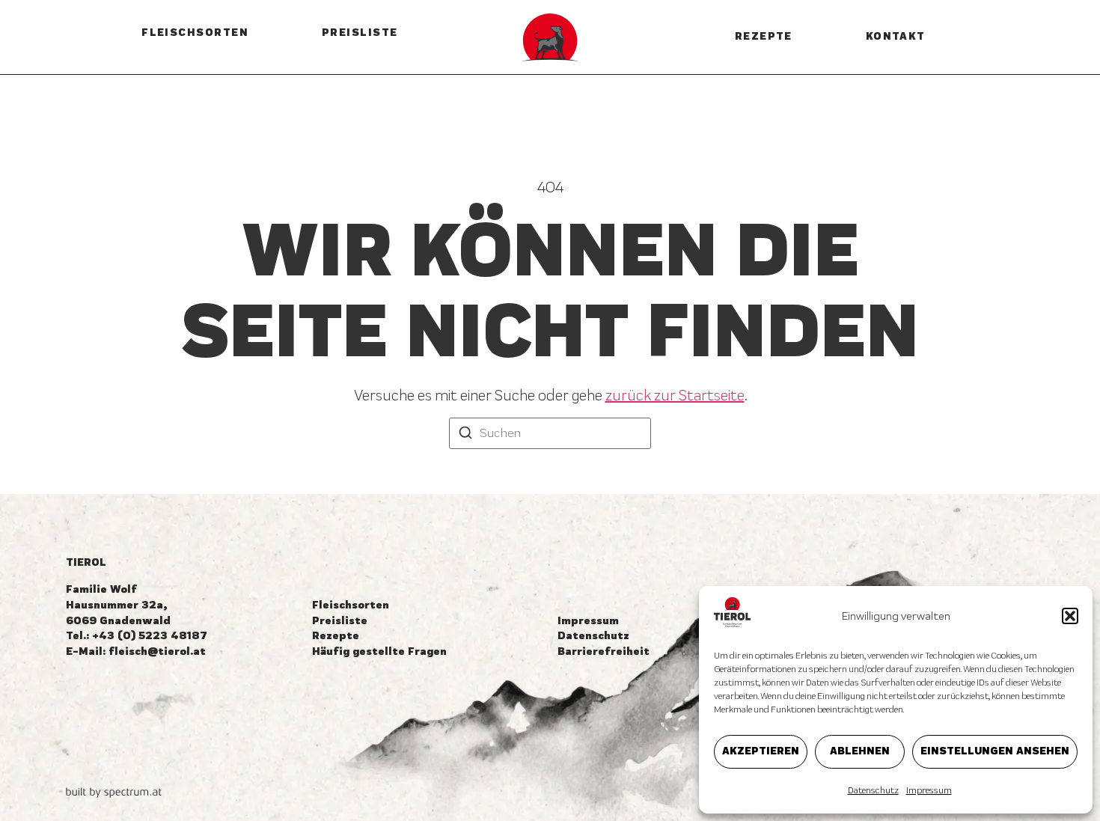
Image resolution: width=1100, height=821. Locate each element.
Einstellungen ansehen (994, 751)
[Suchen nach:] (550, 433)
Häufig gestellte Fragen (379, 651)
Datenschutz (873, 790)
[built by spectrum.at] (114, 792)
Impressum (929, 790)
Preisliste (360, 32)
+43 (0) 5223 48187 (149, 636)
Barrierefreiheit (603, 651)
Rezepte (763, 36)
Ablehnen (860, 751)
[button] (1070, 615)
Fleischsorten (194, 32)
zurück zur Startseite (675, 395)
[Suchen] (465, 435)
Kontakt (896, 36)
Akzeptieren (760, 751)
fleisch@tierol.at (157, 651)
